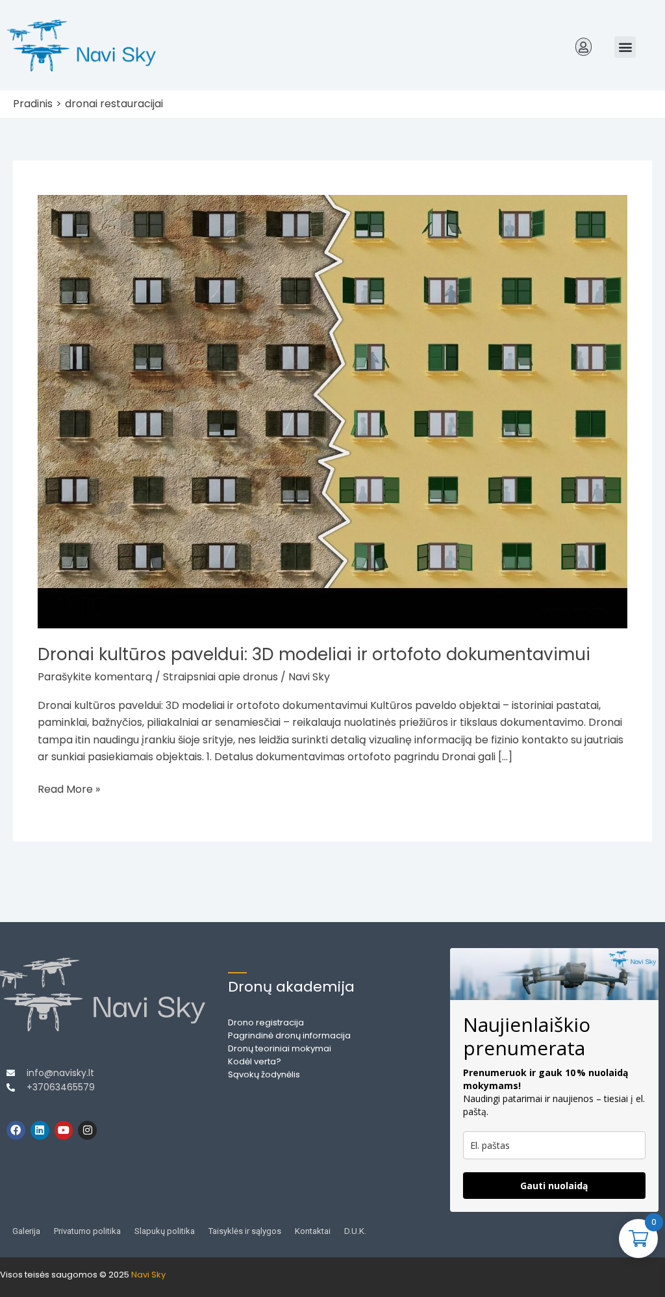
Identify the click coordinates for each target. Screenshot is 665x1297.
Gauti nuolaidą (554, 1185)
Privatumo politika (87, 1231)
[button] (583, 47)
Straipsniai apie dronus (220, 676)
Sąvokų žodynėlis (264, 1074)
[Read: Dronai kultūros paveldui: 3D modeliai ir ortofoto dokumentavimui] (332, 411)
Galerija (26, 1231)
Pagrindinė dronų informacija (289, 1035)
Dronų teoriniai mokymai (279, 1048)
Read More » (69, 789)
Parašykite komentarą (95, 676)
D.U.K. (355, 1231)
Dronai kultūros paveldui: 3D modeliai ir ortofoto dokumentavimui (314, 654)
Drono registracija (266, 1022)
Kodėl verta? (254, 1061)
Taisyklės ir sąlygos (244, 1231)
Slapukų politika (164, 1231)
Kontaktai (313, 1231)
